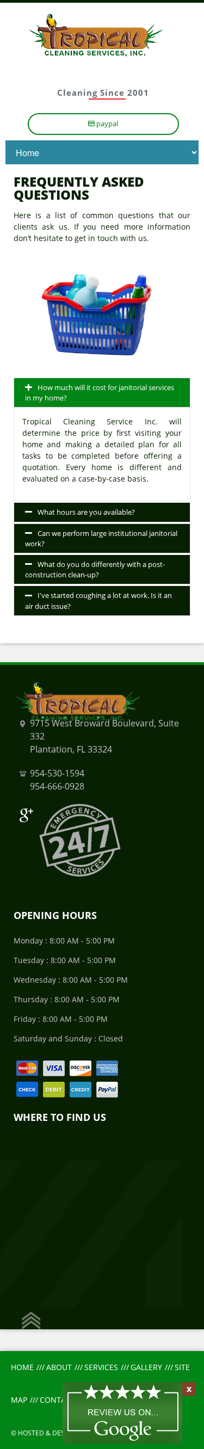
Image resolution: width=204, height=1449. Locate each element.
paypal (106, 123)
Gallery (146, 1367)
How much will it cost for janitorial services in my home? (99, 393)
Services (101, 1367)
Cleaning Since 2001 (103, 92)
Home (22, 1367)
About (59, 1367)
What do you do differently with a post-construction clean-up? (95, 569)
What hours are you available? (86, 512)
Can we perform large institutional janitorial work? (101, 538)
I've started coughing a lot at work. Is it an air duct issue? (98, 600)
